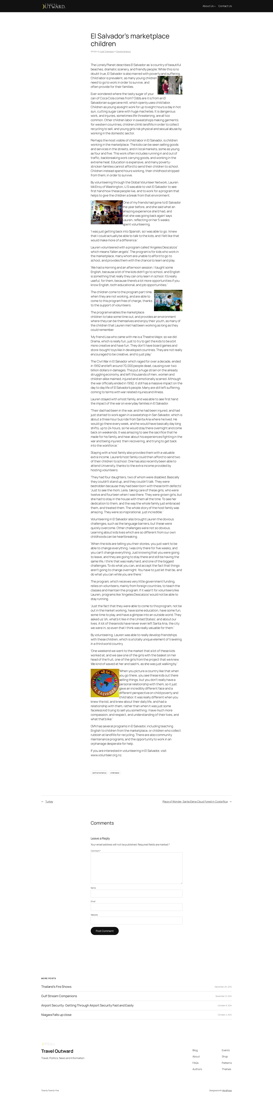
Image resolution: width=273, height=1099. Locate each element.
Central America (123, 51)
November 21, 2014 (224, 996)
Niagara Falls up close (56, 1015)
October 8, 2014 (225, 1005)
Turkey (49, 801)
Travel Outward (57, 1051)
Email (93, 901)
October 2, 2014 (225, 1014)
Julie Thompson (107, 51)
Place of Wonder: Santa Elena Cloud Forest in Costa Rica (195, 801)
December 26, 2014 (223, 986)
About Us (208, 6)
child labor (114, 772)
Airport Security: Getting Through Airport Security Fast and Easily (87, 1005)
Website (94, 914)
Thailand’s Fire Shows (56, 986)
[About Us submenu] (215, 6)
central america (99, 772)
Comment (96, 850)
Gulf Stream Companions (59, 996)
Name (93, 887)
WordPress (227, 1090)
